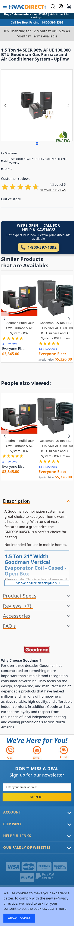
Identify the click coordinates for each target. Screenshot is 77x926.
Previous (5, 318)
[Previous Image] (5, 105)
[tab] (37, 501)
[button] (37, 143)
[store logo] (27, 6)
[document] (37, 906)
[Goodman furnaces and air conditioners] (37, 650)
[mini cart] (69, 6)
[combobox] (52, 6)
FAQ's (9, 626)
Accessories (16, 616)
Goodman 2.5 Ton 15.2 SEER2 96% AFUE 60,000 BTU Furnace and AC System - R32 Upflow (56, 330)
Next (69, 318)
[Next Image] (68, 105)
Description (16, 501)
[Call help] (10, 752)
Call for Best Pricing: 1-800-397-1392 (37, 22)
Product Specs (19, 596)
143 (47, 349)
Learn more (57, 908)
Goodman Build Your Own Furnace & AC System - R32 (19, 328)
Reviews (16, 606)
